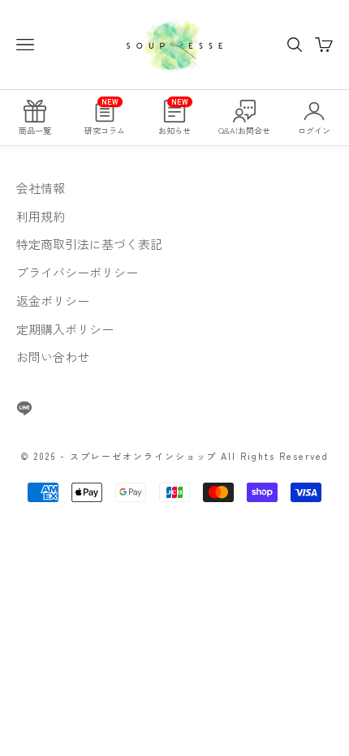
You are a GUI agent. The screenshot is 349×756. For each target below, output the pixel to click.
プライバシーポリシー (77, 272)
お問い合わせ (52, 356)
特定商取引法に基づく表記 (89, 243)
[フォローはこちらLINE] (24, 408)
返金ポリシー (52, 300)
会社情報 (40, 187)
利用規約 (40, 216)
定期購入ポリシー (65, 328)
